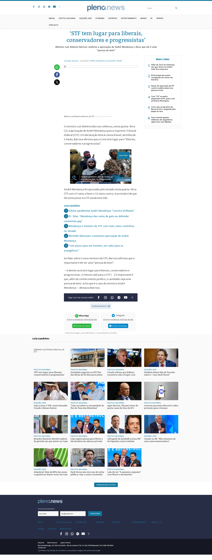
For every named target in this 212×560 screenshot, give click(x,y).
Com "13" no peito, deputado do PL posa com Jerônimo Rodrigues (163, 98)
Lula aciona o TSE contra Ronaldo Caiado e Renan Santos (50, 406)
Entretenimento (128, 18)
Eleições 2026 (86, 18)
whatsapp (44, 6)
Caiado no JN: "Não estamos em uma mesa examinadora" (160, 440)
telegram (49, 6)
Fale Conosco (52, 542)
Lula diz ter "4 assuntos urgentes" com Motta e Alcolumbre (124, 473)
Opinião (159, 18)
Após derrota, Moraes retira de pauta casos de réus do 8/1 (122, 406)
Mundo (143, 18)
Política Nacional (67, 18)
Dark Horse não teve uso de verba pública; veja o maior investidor (87, 473)
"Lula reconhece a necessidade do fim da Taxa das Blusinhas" (87, 406)
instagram (39, 6)
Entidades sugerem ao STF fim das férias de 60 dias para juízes (86, 373)
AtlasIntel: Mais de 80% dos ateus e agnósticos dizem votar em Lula (50, 473)
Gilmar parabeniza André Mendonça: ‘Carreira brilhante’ (101, 210)
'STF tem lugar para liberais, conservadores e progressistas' (49, 373)
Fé (151, 18)
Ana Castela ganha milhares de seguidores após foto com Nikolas (162, 119)
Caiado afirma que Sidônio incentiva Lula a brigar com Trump (121, 375)
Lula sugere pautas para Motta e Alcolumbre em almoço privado (87, 440)
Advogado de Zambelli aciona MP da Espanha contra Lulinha (123, 440)
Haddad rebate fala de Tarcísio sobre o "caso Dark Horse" (159, 373)
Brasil (52, 18)
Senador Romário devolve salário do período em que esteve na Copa (51, 440)
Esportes (112, 18)
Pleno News (106, 7)
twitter (59, 6)
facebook (34, 6)
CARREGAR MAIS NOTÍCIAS (106, 485)
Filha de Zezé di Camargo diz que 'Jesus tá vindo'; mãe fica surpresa (162, 67)
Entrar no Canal (82, 326)
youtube (54, 6)
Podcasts (53, 25)
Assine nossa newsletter (46, 509)
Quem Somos (65, 542)
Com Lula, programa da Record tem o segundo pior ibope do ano (163, 109)
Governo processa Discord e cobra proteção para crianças (161, 406)
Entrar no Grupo (119, 326)
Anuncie (41, 542)
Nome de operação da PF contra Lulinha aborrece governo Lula (162, 88)
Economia (100, 18)
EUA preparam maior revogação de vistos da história (162, 77)
